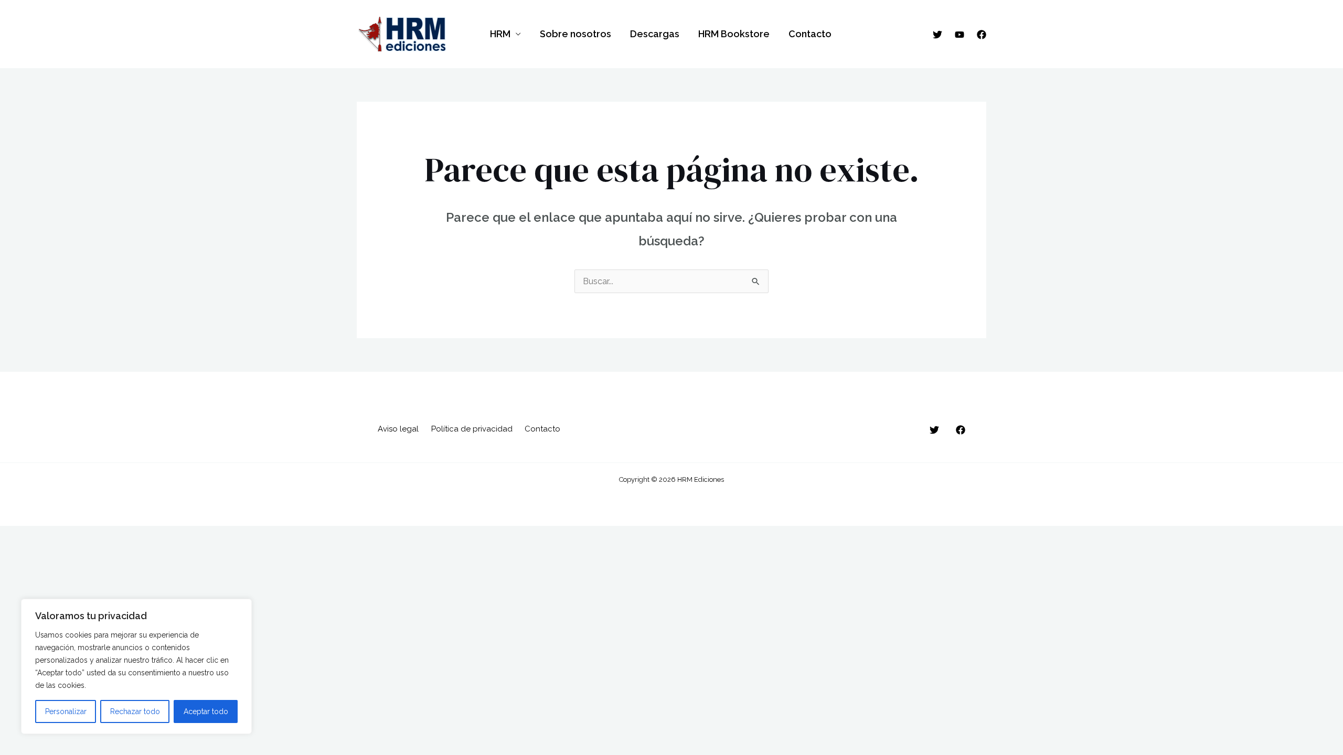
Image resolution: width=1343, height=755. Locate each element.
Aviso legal (398, 429)
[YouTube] (959, 34)
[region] (136, 666)
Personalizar (66, 711)
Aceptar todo (206, 711)
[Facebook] (981, 34)
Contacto (810, 33)
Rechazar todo (135, 711)
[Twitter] (937, 34)
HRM (500, 33)
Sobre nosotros (575, 33)
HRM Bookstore (734, 33)
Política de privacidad (472, 429)
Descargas (654, 33)
